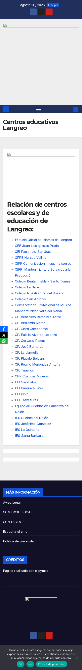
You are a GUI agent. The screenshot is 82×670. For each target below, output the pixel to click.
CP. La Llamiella (26, 352)
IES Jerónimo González (33, 424)
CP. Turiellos (24, 370)
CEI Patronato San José (33, 252)
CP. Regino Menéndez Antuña (37, 364)
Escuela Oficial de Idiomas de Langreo (43, 240)
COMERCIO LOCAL (17, 512)
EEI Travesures (26, 400)
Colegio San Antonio (30, 299)
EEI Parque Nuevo (29, 388)
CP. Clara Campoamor (32, 329)
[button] (69, 109)
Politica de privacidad (19, 541)
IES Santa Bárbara (29, 436)
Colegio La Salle (27, 287)
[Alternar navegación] (38, 109)
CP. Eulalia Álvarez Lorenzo (36, 335)
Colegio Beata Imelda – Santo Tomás (42, 281)
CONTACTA (12, 522)
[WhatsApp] (4, 341)
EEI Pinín (21, 394)
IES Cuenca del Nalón (31, 418)
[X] (4, 335)
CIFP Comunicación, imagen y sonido (43, 263)
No (30, 664)
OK (20, 664)
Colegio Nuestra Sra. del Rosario (39, 293)
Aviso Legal (11, 502)
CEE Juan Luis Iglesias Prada (37, 246)
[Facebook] (4, 329)
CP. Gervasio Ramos (30, 341)
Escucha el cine (15, 532)
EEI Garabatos (26, 382)
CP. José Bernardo (29, 347)
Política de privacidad (51, 664)
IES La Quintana (27, 430)
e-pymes (41, 571)
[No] (77, 658)
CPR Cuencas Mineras (32, 376)
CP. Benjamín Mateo (30, 323)
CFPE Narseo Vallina (30, 258)
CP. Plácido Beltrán (29, 358)
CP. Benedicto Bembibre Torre (38, 317)
